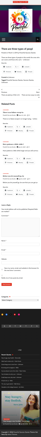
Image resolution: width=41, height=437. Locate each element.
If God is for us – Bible (7, 380)
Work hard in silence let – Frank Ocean (11, 361)
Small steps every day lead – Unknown (11, 377)
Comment (5, 216)
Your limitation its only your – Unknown (11, 374)
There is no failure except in (13, 112)
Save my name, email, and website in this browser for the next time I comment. (21, 269)
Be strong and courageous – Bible (10, 367)
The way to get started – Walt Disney (10, 384)
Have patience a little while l (13, 144)
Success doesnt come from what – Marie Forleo (13, 371)
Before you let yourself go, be (13, 176)
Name (3, 241)
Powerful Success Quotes (27, 53)
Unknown (11, 77)
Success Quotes (28, 80)
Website (4, 259)
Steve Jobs (6, 419)
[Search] (37, 39)
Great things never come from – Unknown (12, 364)
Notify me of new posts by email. (12, 278)
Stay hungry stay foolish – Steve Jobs (10, 358)
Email (3, 250)
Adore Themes (12, 434)
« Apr (20, 350)
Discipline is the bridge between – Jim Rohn (12, 387)
